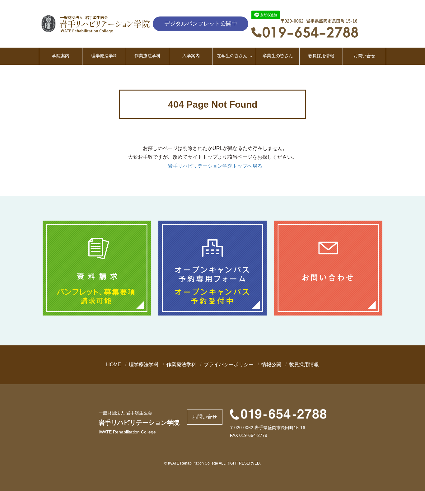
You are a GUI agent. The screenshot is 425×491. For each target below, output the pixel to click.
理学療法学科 (104, 55)
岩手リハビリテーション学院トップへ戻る (215, 166)
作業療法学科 (147, 55)
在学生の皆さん (232, 55)
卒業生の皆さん (278, 55)
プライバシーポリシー (229, 364)
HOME (113, 364)
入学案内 (191, 55)
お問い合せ (364, 55)
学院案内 (60, 55)
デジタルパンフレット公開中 (200, 24)
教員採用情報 (321, 55)
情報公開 (271, 364)
